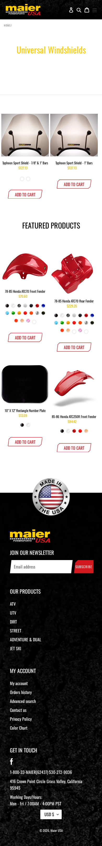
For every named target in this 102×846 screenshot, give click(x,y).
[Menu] (95, 9)
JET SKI (15, 648)
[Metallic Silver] (37, 315)
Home (7, 25)
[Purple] (34, 322)
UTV (13, 613)
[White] (13, 307)
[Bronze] (22, 179)
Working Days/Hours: (35, 800)
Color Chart (18, 728)
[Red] (37, 307)
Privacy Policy (21, 719)
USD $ (49, 814)
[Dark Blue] (43, 307)
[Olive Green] (43, 315)
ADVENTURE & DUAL (25, 639)
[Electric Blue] (7, 315)
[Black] (7, 307)
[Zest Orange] (31, 315)
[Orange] (16, 322)
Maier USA (56, 830)
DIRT (13, 622)
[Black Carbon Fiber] (19, 307)
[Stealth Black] (31, 307)
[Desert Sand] (22, 322)
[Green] (13, 315)
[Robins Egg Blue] (74, 332)
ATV (13, 604)
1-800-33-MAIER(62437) (29, 772)
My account (19, 683)
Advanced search (23, 701)
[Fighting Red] (25, 315)
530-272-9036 (60, 772)
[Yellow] (19, 315)
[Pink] (28, 322)
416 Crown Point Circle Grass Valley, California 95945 (46, 784)
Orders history (21, 692)
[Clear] (28, 179)
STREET (15, 630)
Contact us (18, 710)
